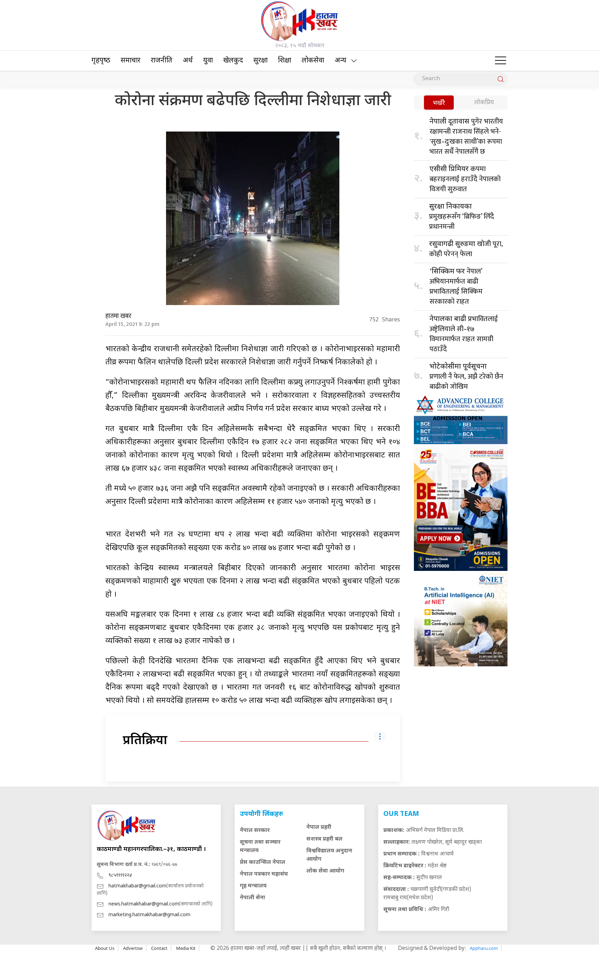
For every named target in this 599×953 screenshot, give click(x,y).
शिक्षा (284, 60)
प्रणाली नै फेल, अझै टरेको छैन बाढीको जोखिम (466, 377)
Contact (159, 948)
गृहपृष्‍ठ (101, 60)
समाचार (130, 60)
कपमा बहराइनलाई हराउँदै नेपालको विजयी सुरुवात (465, 179)
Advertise (132, 948)
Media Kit (186, 948)
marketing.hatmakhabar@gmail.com (149, 915)
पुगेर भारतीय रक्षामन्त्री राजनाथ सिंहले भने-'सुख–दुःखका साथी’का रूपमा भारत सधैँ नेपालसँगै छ (466, 137)
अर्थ (188, 60)
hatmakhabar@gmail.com (137, 886)
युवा (208, 60)
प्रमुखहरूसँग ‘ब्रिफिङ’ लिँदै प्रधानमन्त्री (461, 217)
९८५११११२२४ (120, 875)
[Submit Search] (500, 79)
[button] (500, 61)
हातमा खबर (118, 316)
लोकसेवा (313, 60)
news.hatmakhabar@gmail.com (143, 904)
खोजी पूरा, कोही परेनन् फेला (466, 249)
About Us (104, 948)
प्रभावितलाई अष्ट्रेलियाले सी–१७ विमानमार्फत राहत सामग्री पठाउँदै (463, 334)
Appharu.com (484, 948)
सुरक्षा (260, 60)
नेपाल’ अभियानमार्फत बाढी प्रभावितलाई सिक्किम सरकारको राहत (456, 286)
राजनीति (161, 60)
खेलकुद (233, 60)
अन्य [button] (340, 60)
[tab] (439, 103)
